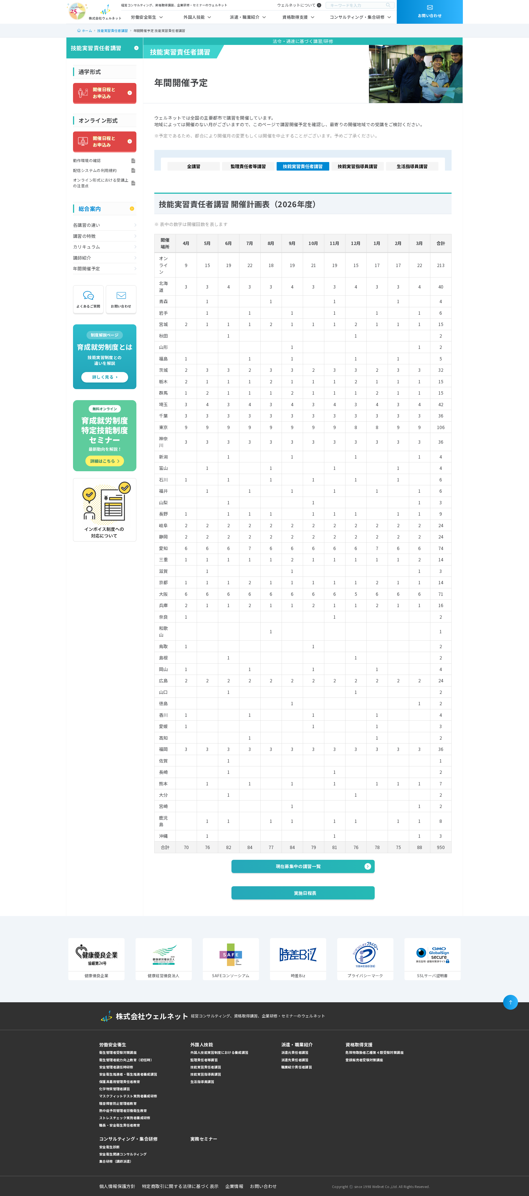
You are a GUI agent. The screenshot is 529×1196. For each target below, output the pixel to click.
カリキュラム (86, 246)
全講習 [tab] (193, 166)
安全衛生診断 (109, 1146)
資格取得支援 (295, 17)
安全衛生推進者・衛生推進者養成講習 (128, 1074)
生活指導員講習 (202, 1081)
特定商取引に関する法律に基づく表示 (180, 1186)
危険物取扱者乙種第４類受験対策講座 (375, 1052)
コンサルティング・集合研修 (357, 17)
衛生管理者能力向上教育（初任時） (126, 1059)
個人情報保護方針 (117, 1186)
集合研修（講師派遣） (116, 1161)
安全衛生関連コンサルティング (123, 1154)
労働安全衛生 (143, 17)
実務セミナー (203, 1138)
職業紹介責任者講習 (296, 1067)
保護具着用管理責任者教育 (119, 1081)
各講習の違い (86, 225)
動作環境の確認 (87, 160)
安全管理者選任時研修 (116, 1067)
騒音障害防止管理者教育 (118, 1103)
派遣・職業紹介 (245, 17)
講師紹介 (82, 257)
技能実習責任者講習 (96, 48)
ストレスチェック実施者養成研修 (124, 1117)
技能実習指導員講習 (205, 1074)
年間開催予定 (86, 268)
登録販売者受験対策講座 (364, 1059)
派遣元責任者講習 (295, 1052)
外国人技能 (194, 17)
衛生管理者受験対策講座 (118, 1052)
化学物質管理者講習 (114, 1088)
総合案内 (90, 208)
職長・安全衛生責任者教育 (119, 1125)
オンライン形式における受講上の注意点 (100, 182)
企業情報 (234, 1186)
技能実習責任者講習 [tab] (303, 166)
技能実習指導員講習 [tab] (357, 166)
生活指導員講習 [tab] (412, 166)
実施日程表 (305, 893)
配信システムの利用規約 (95, 170)
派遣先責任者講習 (295, 1059)
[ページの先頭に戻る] (510, 1002)
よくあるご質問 (88, 306)
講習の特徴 (84, 236)
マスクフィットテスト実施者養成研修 (128, 1095)
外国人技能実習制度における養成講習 (219, 1052)
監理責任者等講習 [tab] (248, 166)
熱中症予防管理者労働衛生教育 (123, 1110)
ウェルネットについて (296, 5)
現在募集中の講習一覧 (298, 866)
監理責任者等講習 (204, 1059)
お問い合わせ (121, 306)
